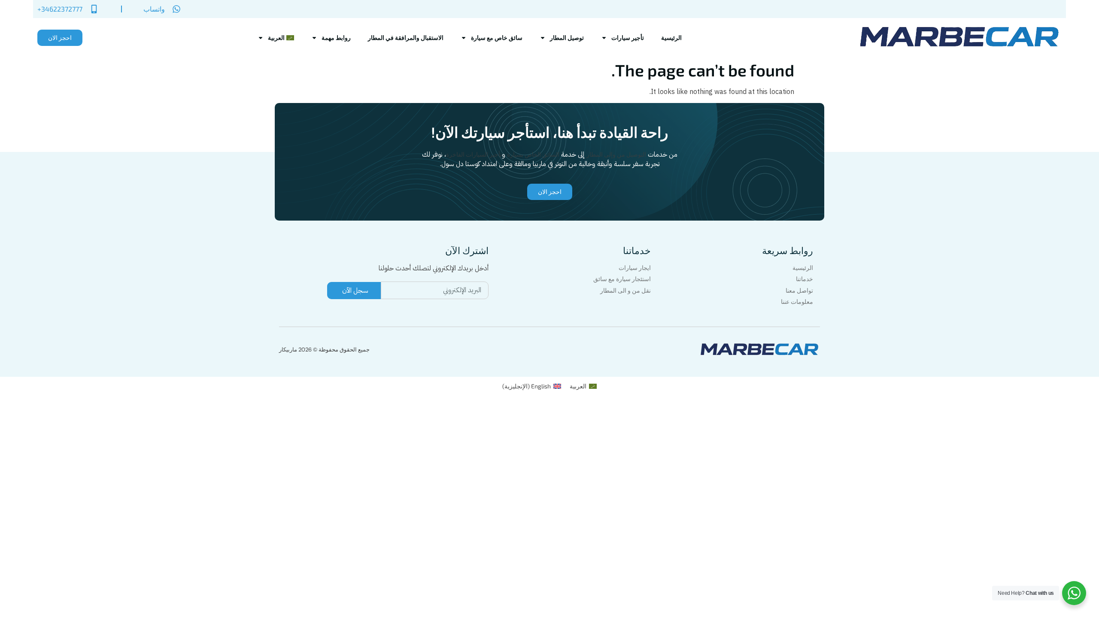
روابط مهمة (336, 37)
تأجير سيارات (627, 37)
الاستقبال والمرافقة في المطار (405, 37)
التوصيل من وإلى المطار (616, 154)
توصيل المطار (567, 37)
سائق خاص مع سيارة (496, 37)
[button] (59, 38)
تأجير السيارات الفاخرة (474, 154)
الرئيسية (671, 37)
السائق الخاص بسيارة (533, 154)
